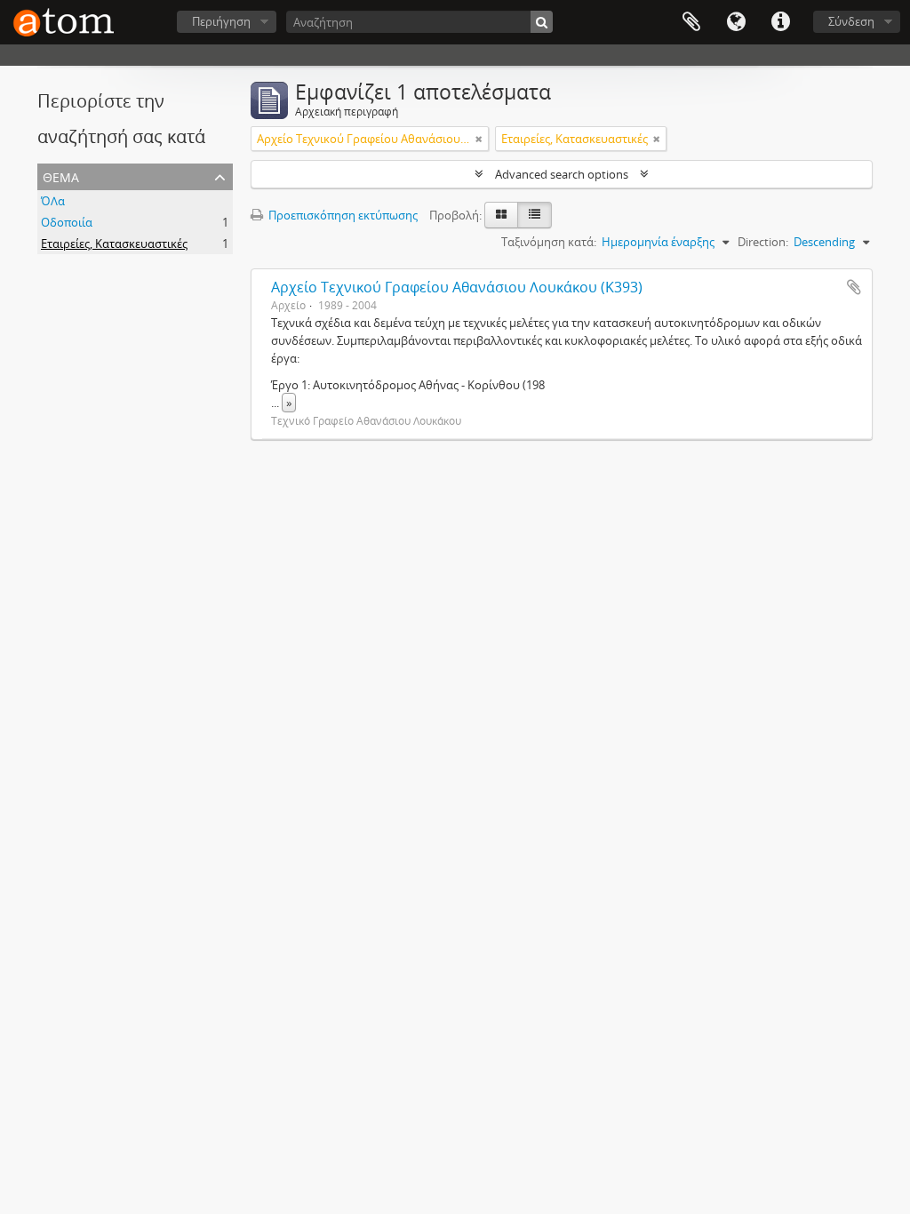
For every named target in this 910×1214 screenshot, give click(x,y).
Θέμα (61, 176)
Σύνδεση (851, 21)
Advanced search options (561, 174)
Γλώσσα (736, 22)
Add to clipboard (854, 287)
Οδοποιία (66, 222)
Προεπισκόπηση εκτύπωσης (342, 215)
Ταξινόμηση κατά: (548, 242)
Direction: (763, 242)
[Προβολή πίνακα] (534, 215)
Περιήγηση (221, 21)
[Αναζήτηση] (542, 22)
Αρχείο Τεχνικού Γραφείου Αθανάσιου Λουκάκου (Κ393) (457, 287)
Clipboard (691, 22)
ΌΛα (53, 201)
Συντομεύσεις (780, 22)
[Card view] (501, 215)
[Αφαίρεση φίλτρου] (479, 139)
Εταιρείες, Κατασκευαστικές (114, 244)
